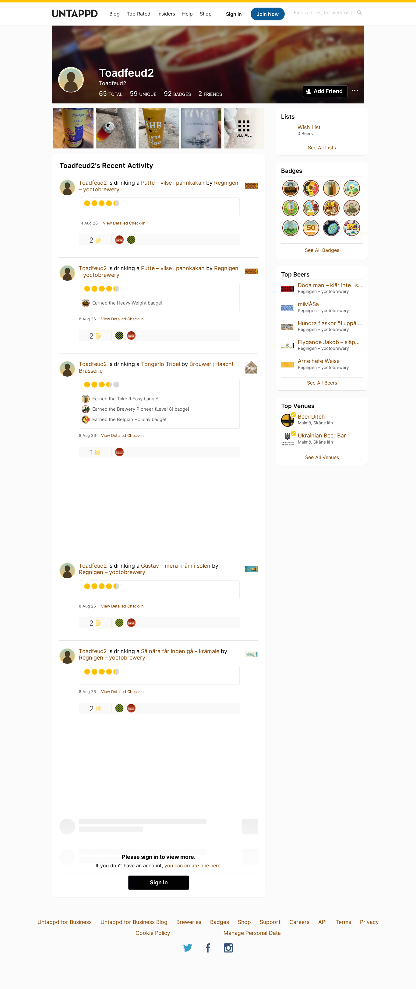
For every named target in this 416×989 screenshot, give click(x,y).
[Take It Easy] (331, 189)
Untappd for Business (64, 922)
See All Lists (322, 148)
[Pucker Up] (290, 208)
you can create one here (192, 865)
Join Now (268, 14)
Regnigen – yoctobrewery (112, 572)
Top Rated (138, 14)
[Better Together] (310, 208)
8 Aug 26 (87, 319)
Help (187, 14)
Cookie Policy (153, 933)
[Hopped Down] (290, 228)
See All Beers (322, 383)
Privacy (369, 922)
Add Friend (328, 91)
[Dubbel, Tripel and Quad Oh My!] (331, 208)
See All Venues (322, 457)
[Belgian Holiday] (310, 189)
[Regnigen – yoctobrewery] (131, 239)
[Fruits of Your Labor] (351, 189)
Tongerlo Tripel (160, 364)
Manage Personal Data (252, 933)
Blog (114, 14)
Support (270, 922)
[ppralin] (119, 239)
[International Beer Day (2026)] (331, 228)
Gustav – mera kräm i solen (175, 565)
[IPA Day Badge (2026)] (351, 208)
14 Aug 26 (88, 223)
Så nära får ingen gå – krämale (180, 651)
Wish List (309, 127)
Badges (219, 922)
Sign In (234, 14)
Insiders (166, 14)
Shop (206, 14)
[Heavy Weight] (290, 189)
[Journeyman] (310, 228)
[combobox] (328, 12)
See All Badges (322, 250)
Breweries (188, 922)
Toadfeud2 (93, 182)
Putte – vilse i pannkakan (173, 182)
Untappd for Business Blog (133, 922)
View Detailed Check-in (124, 223)
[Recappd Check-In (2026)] (351, 228)
